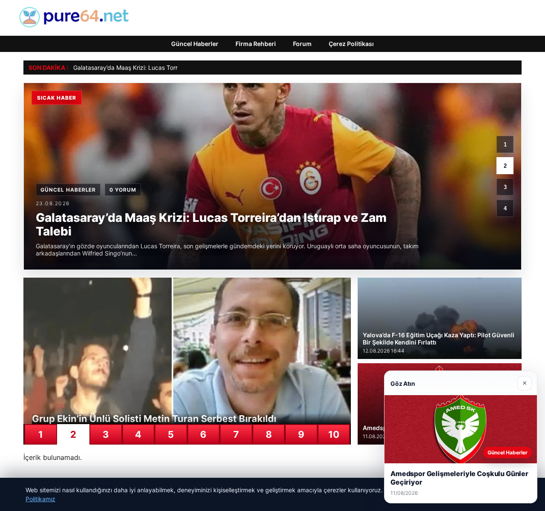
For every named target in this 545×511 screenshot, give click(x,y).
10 (333, 434)
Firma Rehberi (255, 43)
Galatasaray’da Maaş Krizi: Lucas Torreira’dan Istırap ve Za (154, 67)
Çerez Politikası (351, 43)
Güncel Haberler (194, 43)
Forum (302, 43)
